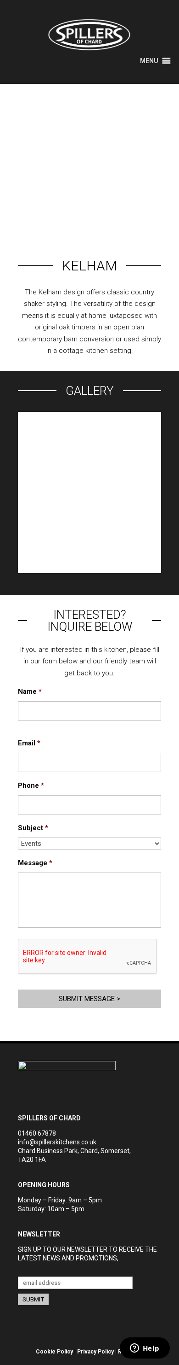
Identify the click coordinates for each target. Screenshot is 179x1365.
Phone (31, 785)
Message (35, 863)
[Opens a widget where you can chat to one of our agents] (144, 1348)
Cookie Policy (54, 1351)
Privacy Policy (95, 1351)
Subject (33, 828)
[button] (149, 61)
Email (29, 743)
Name (30, 691)
